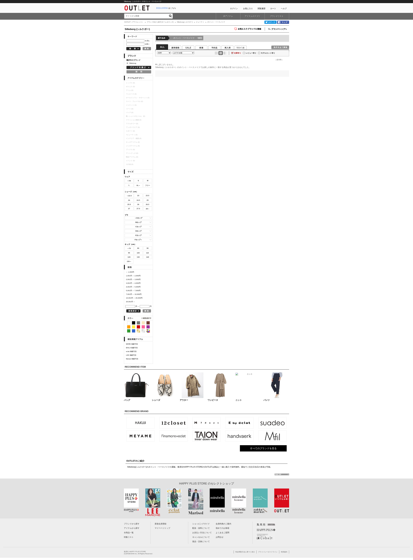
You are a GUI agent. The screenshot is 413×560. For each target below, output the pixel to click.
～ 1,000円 (130, 272)
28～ (147, 209)
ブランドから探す (131, 524)
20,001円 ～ (130, 302)
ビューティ (200, 22)
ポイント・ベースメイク (187, 38)
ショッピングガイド (201, 524)
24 (129, 200)
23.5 (147, 195)
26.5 (147, 204)
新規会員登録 (160, 524)
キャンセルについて (201, 537)
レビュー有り (251, 53)
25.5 (129, 204)
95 (129, 253)
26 (138, 204)
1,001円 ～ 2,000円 (133, 276)
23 (138, 195)
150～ (129, 261)
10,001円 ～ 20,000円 (134, 298)
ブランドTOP (278, 29)
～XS (129, 181)
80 (138, 248)
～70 (129, 248)
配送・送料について (201, 528)
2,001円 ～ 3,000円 (133, 279)
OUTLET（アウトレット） (134, 22)
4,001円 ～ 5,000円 (133, 287)
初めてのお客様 (222, 528)
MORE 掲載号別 (132, 344)
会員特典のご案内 (223, 524)
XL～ (138, 185)
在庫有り (237, 53)
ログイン (234, 8)
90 (148, 248)
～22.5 (129, 196)
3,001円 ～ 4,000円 (133, 283)
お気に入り (248, 8)
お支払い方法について (202, 533)
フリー (147, 185)
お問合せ (219, 537)
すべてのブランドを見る (263, 448)
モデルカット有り (268, 53)
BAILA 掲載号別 (132, 348)
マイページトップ (162, 528)
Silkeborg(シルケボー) (185, 22)
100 (138, 253)
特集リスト (129, 537)
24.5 (138, 200)
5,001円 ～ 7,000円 (133, 290)
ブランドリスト (277, 16)
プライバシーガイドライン (267, 552)
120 (129, 257)
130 (138, 257)
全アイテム (228, 16)
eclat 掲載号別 (131, 351)
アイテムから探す (131, 528)
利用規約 (284, 552)
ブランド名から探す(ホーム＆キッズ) (160, 22)
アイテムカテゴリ (252, 16)
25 (148, 200)
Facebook (283, 22)
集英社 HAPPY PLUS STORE (135, 551)
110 (147, 253)
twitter (270, 22)
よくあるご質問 (222, 533)
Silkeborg (132, 63)
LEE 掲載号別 (131, 355)
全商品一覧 (129, 533)
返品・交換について (201, 541)
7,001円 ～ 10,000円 (133, 294)
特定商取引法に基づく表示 (245, 552)
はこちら (166, 8)
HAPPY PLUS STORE (193, 483)
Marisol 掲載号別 (132, 359)
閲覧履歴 (261, 8)
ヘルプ (284, 8)
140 (147, 257)
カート (273, 8)
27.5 (138, 208)
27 (129, 208)
